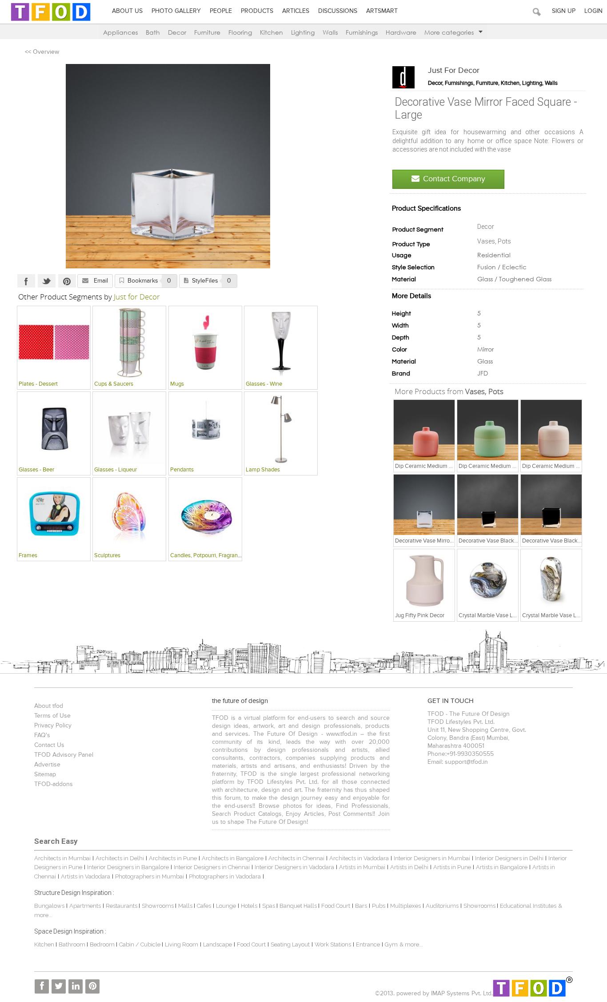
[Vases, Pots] (424, 430)
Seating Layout (290, 944)
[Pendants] (205, 427)
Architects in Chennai (296, 858)
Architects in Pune (173, 858)
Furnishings (362, 32)
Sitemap (45, 774)
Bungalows (49, 905)
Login (593, 11)
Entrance (368, 944)
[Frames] (53, 513)
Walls (330, 32)
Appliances (120, 32)
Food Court (335, 905)
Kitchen (271, 32)
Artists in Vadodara (85, 876)
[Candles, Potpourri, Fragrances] (205, 513)
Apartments (85, 905)
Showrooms (158, 905)
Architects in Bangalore (233, 858)
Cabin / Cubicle (140, 944)
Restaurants (122, 905)
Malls (186, 905)
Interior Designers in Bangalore (128, 867)
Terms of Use (52, 716)
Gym (391, 944)
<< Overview (42, 52)
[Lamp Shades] (280, 427)
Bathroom (73, 944)
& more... (411, 944)
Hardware (401, 32)
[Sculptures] (129, 513)
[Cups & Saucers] (129, 342)
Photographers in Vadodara (225, 876)
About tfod (48, 706)
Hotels (249, 905)
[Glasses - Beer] (53, 427)
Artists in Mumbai (362, 867)
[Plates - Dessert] (53, 342)
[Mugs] (205, 342)
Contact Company (454, 179)
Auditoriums (442, 905)
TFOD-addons (53, 784)
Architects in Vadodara (359, 858)
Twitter (47, 280)
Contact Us (49, 745)
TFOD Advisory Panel (63, 755)
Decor (177, 32)
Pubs (378, 905)
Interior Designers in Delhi (509, 858)
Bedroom (103, 944)
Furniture (207, 32)
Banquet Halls (299, 905)
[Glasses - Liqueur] (129, 427)
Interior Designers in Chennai (212, 867)
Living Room (181, 944)
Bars (361, 905)
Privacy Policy (53, 726)
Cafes (204, 905)
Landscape (217, 944)
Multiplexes (405, 905)
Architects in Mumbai (62, 858)
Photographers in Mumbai (149, 876)
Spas (269, 905)
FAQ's (42, 735)
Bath (153, 32)
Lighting (303, 32)
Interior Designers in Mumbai (432, 858)
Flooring (240, 32)
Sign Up (563, 11)
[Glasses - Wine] (280, 342)
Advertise (47, 765)
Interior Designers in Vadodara (294, 867)
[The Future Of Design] (50, 20)
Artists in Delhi (409, 867)
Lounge (226, 905)
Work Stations (333, 944)
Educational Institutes (528, 905)
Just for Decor (453, 71)
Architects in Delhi (120, 858)
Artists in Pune (452, 867)
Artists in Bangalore (501, 867)
